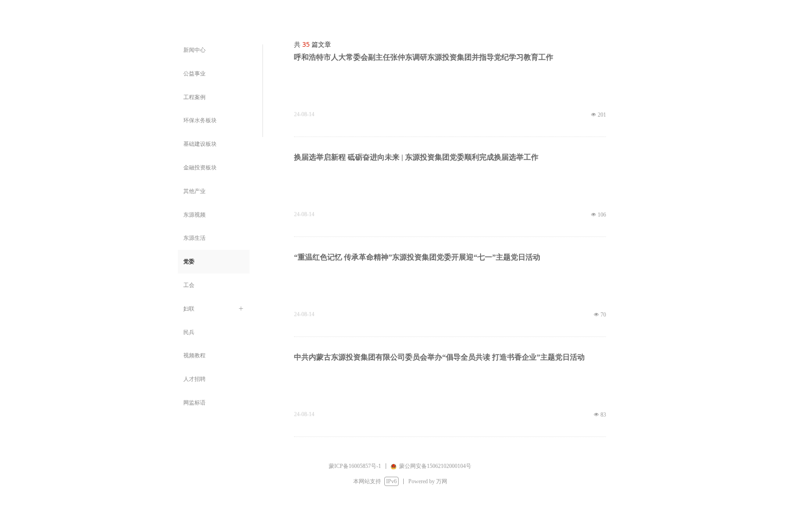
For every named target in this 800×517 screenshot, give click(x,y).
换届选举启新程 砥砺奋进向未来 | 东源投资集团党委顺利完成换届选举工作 (416, 157)
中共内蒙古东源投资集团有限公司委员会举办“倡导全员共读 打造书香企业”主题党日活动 (439, 357)
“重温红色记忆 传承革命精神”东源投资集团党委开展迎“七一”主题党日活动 (417, 257)
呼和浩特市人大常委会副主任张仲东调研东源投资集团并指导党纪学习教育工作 (423, 57)
